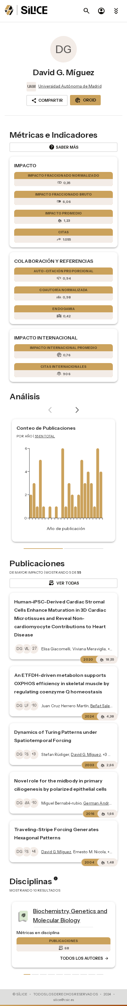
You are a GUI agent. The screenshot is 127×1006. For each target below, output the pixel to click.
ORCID (85, 100)
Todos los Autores (84, 958)
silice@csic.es (63, 1000)
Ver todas (63, 583)
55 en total (45, 436)
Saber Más (64, 147)
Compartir (47, 100)
